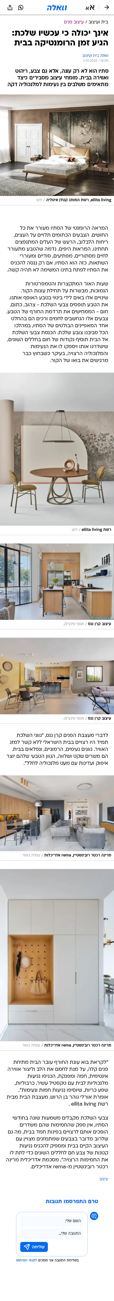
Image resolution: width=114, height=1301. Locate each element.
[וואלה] (57, 7)
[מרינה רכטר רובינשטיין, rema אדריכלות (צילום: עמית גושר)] (57, 818)
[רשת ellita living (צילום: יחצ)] (57, 454)
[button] (90, 7)
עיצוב (103, 1179)
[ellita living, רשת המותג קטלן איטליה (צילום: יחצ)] (57, 149)
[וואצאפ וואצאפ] (21, 7)
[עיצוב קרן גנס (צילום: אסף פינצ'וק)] (57, 586)
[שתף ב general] (10, 7)
